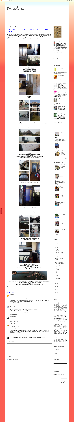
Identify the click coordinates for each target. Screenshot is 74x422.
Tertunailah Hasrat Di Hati (59, 173)
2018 (56, 244)
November (57, 265)
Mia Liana (11, 304)
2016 (56, 247)
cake (66, 308)
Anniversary (64, 303)
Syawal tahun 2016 (62, 214)
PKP (65, 327)
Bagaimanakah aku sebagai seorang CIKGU (62, 68)
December (57, 250)
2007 (56, 292)
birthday (65, 307)
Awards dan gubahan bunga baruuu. (61, 91)
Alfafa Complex (56, 303)
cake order (57, 309)
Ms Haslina (59, 41)
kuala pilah (60, 319)
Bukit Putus (62, 308)
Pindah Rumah (61, 327)
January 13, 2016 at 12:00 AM (14, 321)
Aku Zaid (56, 180)
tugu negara (58, 337)
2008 (56, 290)
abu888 (11, 336)
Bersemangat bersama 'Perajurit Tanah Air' (59, 210)
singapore (55, 334)
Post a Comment (11, 341)
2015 (56, 249)
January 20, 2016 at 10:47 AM (14, 326)
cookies (59, 311)
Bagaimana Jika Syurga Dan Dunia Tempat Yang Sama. (60, 151)
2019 (56, 243)
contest (55, 311)
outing (60, 326)
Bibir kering (61, 307)
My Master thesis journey (58, 322)
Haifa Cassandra (58, 316)
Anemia (60, 303)
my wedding (56, 324)
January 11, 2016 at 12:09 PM (14, 314)
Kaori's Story (57, 213)
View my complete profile (58, 52)
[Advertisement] (57, 394)
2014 (56, 281)
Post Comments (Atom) (31, 353)
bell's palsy (63, 306)
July (56, 271)
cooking (63, 311)
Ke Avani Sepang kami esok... (59, 259)
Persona (64, 326)
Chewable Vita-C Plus (57, 310)
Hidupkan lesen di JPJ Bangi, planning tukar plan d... (59, 256)
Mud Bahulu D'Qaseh (13, 323)
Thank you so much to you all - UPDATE (62, 84)
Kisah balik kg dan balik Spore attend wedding (59, 263)
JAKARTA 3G (61, 187)
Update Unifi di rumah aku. (59, 260)
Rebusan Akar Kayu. (61, 113)
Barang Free (58, 306)
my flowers (65, 321)
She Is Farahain (12, 316)
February (57, 278)
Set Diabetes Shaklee (62, 331)
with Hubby (55, 340)
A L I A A (56, 193)
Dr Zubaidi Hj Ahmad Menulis (59, 139)
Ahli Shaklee (55, 302)
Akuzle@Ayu (57, 208)
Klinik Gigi (55, 319)
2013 (56, 283)
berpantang (55, 307)
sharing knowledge (59, 333)
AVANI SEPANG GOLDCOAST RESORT (16, 289)
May (56, 274)
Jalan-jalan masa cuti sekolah (61, 107)
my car (55, 321)
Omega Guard (60, 325)
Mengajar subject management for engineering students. (61, 76)
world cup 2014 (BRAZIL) (57, 341)
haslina (56, 201)
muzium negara (63, 320)
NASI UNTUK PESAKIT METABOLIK (60, 140)
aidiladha (60, 302)
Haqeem (55, 318)
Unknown (11, 294)
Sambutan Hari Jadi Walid (62, 230)
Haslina (16, 9)
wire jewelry (62, 339)
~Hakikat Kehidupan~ (58, 186)
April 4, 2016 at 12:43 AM (14, 333)
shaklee (64, 332)
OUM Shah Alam (56, 326)
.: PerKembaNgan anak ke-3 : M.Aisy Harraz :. (62, 223)
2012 (56, 284)
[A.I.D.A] (56, 228)
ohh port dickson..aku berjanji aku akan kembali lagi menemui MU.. (62, 99)
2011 (56, 286)
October (57, 266)
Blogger (41, 419)
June (56, 272)
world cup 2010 (62, 340)
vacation (65, 337)
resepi (57, 330)
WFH (58, 339)
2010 (56, 287)
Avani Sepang (12, 328)
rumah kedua (63, 330)
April (56, 275)
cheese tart (63, 309)
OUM (64, 325)
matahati (56, 131)
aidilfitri (64, 302)
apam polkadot (56, 304)
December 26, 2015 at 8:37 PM (15, 302)
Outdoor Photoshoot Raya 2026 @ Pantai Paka (62, 167)
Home (30, 351)
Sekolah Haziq (56, 331)
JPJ (65, 318)
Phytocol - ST (55, 327)
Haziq (60, 318)
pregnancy (56, 329)
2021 (56, 241)
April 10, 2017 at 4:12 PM (14, 339)
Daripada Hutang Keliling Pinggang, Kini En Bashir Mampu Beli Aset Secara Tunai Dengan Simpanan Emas (60, 127)
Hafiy (64, 315)
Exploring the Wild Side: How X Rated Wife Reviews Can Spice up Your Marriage (60, 182)
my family (59, 321)
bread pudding (57, 308)
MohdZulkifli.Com (57, 125)
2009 (56, 289)
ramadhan (65, 329)
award (62, 305)
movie (58, 320)
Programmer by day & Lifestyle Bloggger (60, 165)
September (58, 268)
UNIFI (62, 337)
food (55, 315)
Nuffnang (55, 325)
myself (61, 324)
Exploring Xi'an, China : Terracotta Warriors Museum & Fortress (62, 195)
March (57, 277)
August (57, 269)
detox (62, 312)
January (57, 280)
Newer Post (10, 351)
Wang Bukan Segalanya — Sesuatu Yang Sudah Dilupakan (62, 153)
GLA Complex (60, 315)
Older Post (49, 351)
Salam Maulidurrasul (62, 132)
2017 (56, 246)
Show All (66, 158)
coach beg (63, 310)
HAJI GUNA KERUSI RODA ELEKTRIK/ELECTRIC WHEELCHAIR (62, 175)
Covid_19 (55, 312)
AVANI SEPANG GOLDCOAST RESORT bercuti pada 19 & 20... (59, 252)
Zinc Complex (65, 341)
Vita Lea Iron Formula (59, 338)
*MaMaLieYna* (57, 221)
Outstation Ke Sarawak (62, 144)
